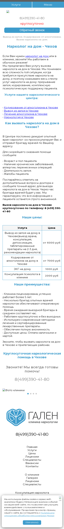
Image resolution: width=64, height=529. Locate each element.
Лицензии (32, 456)
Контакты (32, 466)
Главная (32, 446)
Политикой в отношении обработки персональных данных (29, 514)
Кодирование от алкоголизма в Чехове (31, 107)
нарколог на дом (37, 56)
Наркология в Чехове (19, 117)
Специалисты (32, 459)
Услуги (32, 450)
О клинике (32, 474)
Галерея (32, 477)
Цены (32, 453)
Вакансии (32, 463)
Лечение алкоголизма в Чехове (25, 114)
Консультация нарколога (32, 492)
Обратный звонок (32, 30)
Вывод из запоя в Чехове (21, 110)
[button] (28, 393)
